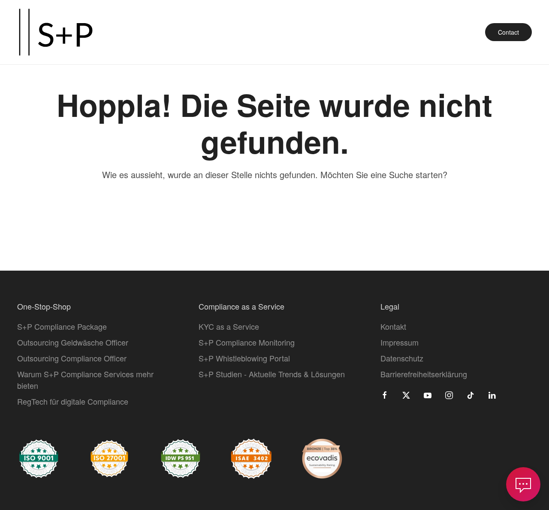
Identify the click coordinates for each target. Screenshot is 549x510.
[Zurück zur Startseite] (55, 32)
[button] (523, 484)
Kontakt (393, 326)
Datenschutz (401, 358)
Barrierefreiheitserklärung (423, 373)
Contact (508, 32)
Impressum (399, 342)
